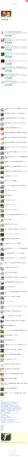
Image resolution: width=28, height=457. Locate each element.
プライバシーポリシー (19, 449)
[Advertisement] (14, 28)
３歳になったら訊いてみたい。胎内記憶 (10, 272)
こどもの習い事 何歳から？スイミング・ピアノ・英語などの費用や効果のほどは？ (11, 422)
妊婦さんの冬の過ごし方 (8, 195)
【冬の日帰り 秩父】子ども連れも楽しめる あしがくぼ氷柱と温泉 (14, 320)
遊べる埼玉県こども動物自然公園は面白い (10, 388)
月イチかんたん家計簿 (7, 219)
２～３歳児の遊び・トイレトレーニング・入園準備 (12, 243)
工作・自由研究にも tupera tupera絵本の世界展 (11, 368)
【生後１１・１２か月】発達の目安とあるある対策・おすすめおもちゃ (15, 262)
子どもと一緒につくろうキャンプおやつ (10, 190)
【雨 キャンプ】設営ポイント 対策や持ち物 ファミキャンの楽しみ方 (9, 419)
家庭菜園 (2, 429)
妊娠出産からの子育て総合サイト (14, 454)
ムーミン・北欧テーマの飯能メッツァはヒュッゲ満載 (12, 315)
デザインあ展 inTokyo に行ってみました (10, 359)
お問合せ (15, 449)
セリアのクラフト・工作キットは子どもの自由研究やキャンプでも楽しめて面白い (11, 401)
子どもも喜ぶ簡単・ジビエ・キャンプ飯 (5, 411)
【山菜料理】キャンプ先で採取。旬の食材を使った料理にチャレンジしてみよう (10, 409)
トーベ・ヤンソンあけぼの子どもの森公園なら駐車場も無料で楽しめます (15, 330)
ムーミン (2, 427)
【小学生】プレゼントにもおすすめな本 (10, 209)
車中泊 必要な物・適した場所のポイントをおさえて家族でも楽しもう (15, 113)
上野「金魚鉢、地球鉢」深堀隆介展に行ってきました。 (13, 127)
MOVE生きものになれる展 (7, 38)
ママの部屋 (2, 426)
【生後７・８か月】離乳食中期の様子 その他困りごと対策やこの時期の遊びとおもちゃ (13, 31)
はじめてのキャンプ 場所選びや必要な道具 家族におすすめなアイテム (15, 214)
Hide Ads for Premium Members (11, 449)
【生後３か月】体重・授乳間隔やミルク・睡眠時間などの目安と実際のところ (10, 405)
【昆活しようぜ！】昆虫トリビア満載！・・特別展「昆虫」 (13, 349)
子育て (1, 428)
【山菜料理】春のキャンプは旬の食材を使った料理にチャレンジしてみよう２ (10, 410)
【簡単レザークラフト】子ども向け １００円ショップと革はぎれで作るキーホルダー (11, 407)
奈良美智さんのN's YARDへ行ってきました (11, 224)
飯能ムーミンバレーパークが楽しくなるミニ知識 (11, 296)
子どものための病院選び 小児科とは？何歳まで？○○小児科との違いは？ (15, 277)
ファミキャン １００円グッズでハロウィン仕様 (11, 233)
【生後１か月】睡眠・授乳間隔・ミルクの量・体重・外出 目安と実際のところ (10, 406)
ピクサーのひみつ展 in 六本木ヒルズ (10, 286)
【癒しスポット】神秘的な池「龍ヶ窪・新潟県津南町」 (13, 354)
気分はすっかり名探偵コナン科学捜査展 (10, 378)
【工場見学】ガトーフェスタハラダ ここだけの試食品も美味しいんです (15, 344)
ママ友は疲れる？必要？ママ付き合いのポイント (11, 267)
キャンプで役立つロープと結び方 (5, 415)
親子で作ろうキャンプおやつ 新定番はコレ (11, 180)
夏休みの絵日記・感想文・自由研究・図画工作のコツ (12, 238)
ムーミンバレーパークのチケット (9, 301)
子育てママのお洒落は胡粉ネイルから (10, 325)
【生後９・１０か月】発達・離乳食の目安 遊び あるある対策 (13, 373)
